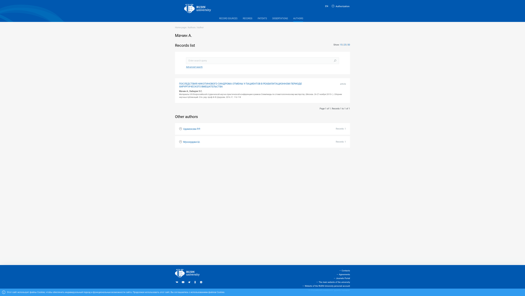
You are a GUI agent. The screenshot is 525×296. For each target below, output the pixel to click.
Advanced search (194, 67)
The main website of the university (334, 282)
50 (349, 44)
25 (345, 44)
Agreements (344, 274)
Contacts (346, 270)
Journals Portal (343, 278)
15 (341, 44)
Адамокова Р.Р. (191, 129)
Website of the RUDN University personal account (327, 286)
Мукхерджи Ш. (191, 142)
